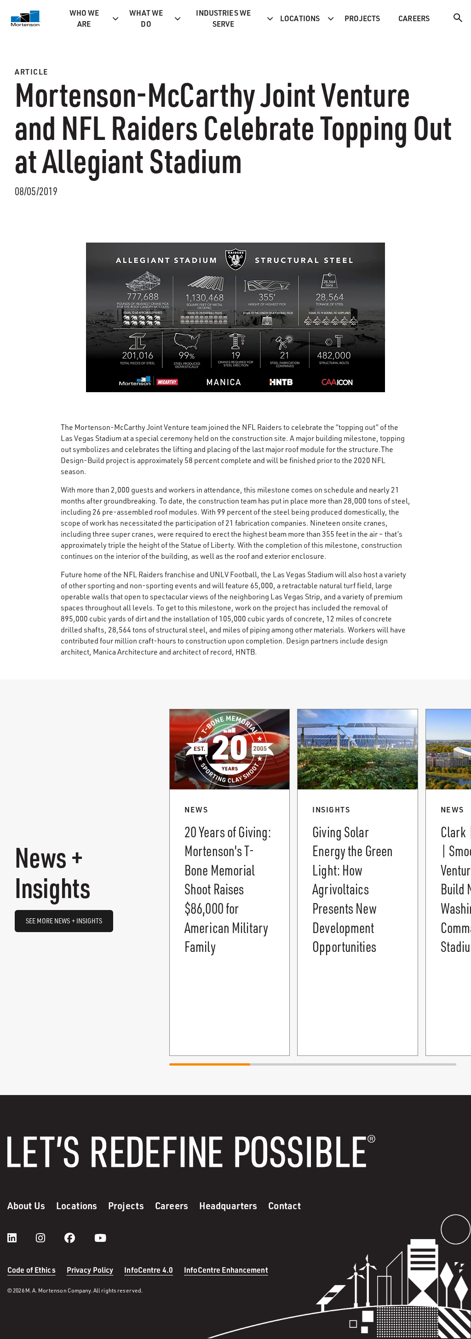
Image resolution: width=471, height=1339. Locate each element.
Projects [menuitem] (362, 18)
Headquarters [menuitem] (228, 1205)
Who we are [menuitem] (84, 18)
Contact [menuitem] (284, 1205)
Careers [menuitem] (414, 18)
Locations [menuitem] (300, 18)
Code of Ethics (31, 1270)
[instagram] (49, 1238)
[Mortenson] (25, 18)
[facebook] (78, 1238)
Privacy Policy (90, 1270)
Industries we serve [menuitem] (223, 18)
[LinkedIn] (21, 1238)
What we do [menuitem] (146, 18)
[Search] (458, 19)
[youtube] (100, 1238)
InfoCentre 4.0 (148, 1270)
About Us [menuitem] (26, 1205)
